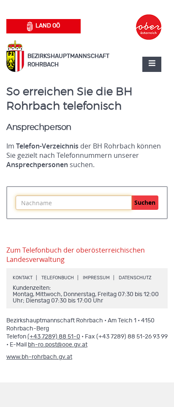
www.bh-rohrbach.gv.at (39, 357)
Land (47, 26)
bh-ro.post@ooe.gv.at (57, 345)
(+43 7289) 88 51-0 (53, 337)
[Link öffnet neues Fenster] (148, 19)
